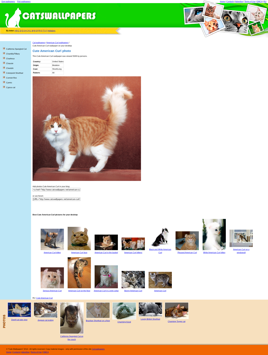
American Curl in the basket (106, 253)
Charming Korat (124, 322)
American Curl (160, 291)
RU (265, 1)
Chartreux (10, 59)
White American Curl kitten (214, 253)
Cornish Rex (11, 78)
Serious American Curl (52, 291)
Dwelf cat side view (19, 320)
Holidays (51, 31)
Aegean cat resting (46, 320)
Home (222, 1)
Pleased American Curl (187, 253)
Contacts (230, 1)
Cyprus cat (10, 87)
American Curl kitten (52, 253)
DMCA (259, 1)
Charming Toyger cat (176, 321)
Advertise (239, 1)
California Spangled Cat (16, 49)
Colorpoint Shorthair (14, 73)
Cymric (9, 83)
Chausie (9, 63)
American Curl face (79, 253)
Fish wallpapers (24, 1)
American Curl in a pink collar (106, 291)
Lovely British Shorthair (150, 319)
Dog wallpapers (8, 1)
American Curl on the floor (79, 291)
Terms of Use (249, 1)
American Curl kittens (133, 253)
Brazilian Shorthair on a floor (98, 321)
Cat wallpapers (39, 43)
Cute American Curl (44, 298)
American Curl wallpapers (57, 43)
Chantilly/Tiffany (13, 54)
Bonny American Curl (133, 291)
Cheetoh (9, 68)
